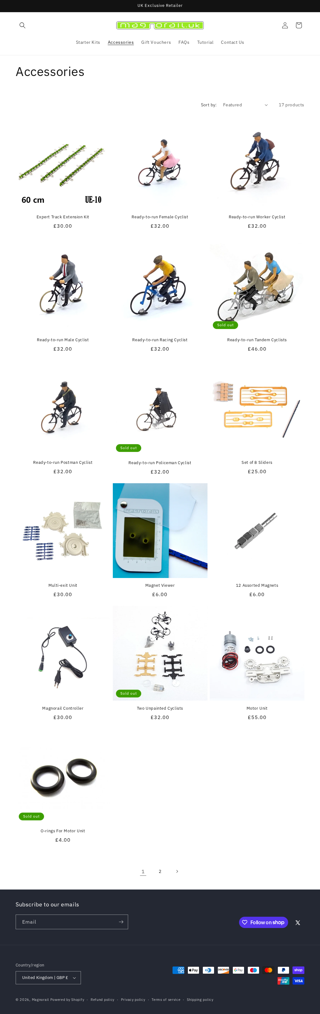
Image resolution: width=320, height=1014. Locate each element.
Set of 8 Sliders (257, 462)
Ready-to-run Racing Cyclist (160, 339)
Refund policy (102, 999)
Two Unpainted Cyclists (160, 708)
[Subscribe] (121, 922)
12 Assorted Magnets (257, 585)
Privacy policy (133, 999)
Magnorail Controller (62, 708)
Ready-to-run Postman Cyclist (62, 462)
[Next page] (177, 871)
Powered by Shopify (67, 999)
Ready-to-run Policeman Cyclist (159, 462)
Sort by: (209, 105)
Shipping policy (200, 999)
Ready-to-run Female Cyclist (160, 217)
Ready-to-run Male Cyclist (63, 339)
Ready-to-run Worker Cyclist (257, 217)
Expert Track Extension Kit (63, 217)
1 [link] (143, 871)
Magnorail (40, 999)
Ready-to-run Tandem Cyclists (257, 339)
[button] (22, 25)
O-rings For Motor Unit (63, 831)
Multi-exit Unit (63, 585)
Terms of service (166, 999)
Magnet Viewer (160, 585)
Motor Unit (257, 708)
